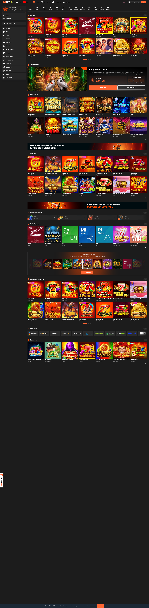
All (145, 15)
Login (138, 2)
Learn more (93, 606)
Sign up (144, 2)
